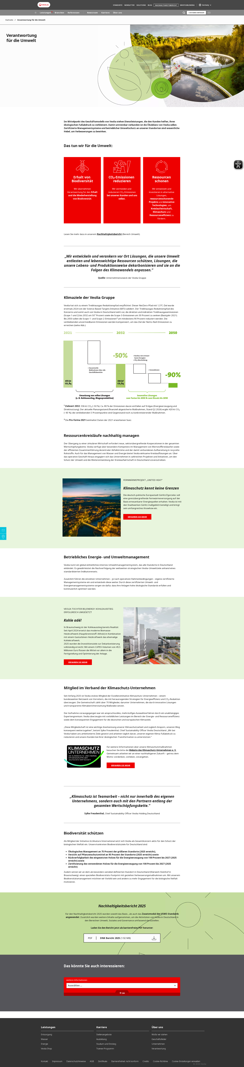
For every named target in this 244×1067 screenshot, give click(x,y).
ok (123, 993)
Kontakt (44, 1061)
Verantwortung (159, 1048)
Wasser (44, 1039)
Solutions (141, 5)
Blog (150, 5)
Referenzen (73, 12)
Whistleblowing (187, 5)
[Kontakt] (3, 530)
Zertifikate (102, 1061)
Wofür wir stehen (159, 1034)
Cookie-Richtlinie (160, 1061)
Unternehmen (158, 1043)
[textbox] (120, 985)
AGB (92, 1061)
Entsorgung (46, 1034)
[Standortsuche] (3, 537)
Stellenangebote (104, 1034)
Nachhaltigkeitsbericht (166, 5)
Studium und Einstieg (106, 1043)
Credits (146, 1061)
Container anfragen (196, 13)
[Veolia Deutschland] (44, 5)
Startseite (9, 20)
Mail (209, 13)
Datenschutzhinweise (76, 1061)
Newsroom (92, 12)
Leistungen (45, 12)
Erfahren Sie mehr (137, 517)
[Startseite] (35, 12)
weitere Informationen (76, 980)
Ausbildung (101, 1039)
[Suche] (184, 13)
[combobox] (122, 985)
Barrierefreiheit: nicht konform (125, 1061)
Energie (44, 1043)
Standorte (117, 5)
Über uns (117, 12)
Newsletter (129, 5)
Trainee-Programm (105, 1048)
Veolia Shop (46, 1048)
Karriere (105, 12)
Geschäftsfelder (159, 1039)
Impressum (57, 1061)
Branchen (59, 12)
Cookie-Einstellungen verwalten (186, 1061)
